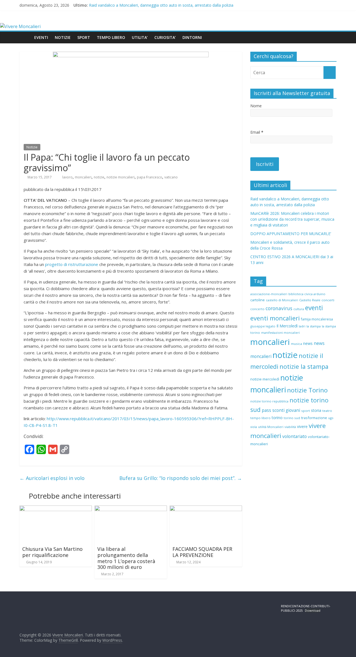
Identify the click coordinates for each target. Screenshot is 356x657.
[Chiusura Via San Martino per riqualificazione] (55, 509)
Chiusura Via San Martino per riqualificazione (52, 552)
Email (256, 132)
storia (316, 410)
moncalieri (83, 177)
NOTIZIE (63, 37)
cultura (298, 309)
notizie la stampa (304, 366)
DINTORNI (192, 37)
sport (305, 411)
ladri (302, 326)
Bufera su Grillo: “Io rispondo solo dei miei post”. (180, 478)
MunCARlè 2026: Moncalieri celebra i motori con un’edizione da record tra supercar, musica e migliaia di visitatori (292, 219)
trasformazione (314, 417)
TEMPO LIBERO (111, 37)
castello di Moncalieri (282, 300)
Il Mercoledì (287, 325)
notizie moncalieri (121, 177)
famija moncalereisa (317, 319)
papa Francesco (149, 177)
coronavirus (279, 308)
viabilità (290, 427)
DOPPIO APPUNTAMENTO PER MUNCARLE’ (290, 233)
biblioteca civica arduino (306, 294)
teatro (327, 411)
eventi (314, 307)
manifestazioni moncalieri (280, 333)
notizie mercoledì (264, 379)
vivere (302, 426)
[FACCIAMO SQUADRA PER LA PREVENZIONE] (206, 509)
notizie (99, 177)
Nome (256, 105)
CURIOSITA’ (165, 37)
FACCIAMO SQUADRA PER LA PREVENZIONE (202, 552)
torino (277, 417)
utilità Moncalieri (270, 427)
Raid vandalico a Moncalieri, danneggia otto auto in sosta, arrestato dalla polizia (161, 5)
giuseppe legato (262, 326)
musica (296, 344)
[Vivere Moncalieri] (20, 26)
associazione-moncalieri (268, 294)
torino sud (292, 418)
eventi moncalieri (275, 318)
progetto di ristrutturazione (71, 264)
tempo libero (260, 418)
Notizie (32, 147)
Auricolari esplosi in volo (52, 478)
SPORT (83, 37)
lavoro (67, 177)
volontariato (294, 436)
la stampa (313, 326)
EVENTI (41, 37)
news (308, 343)
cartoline (257, 299)
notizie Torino (307, 390)
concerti (328, 300)
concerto (257, 309)
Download (312, 610)
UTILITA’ (140, 37)
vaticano (171, 177)
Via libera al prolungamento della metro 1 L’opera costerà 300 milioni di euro (126, 558)
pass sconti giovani (281, 410)
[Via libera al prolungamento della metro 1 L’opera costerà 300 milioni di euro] (131, 509)
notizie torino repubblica (269, 401)
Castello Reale (309, 300)
